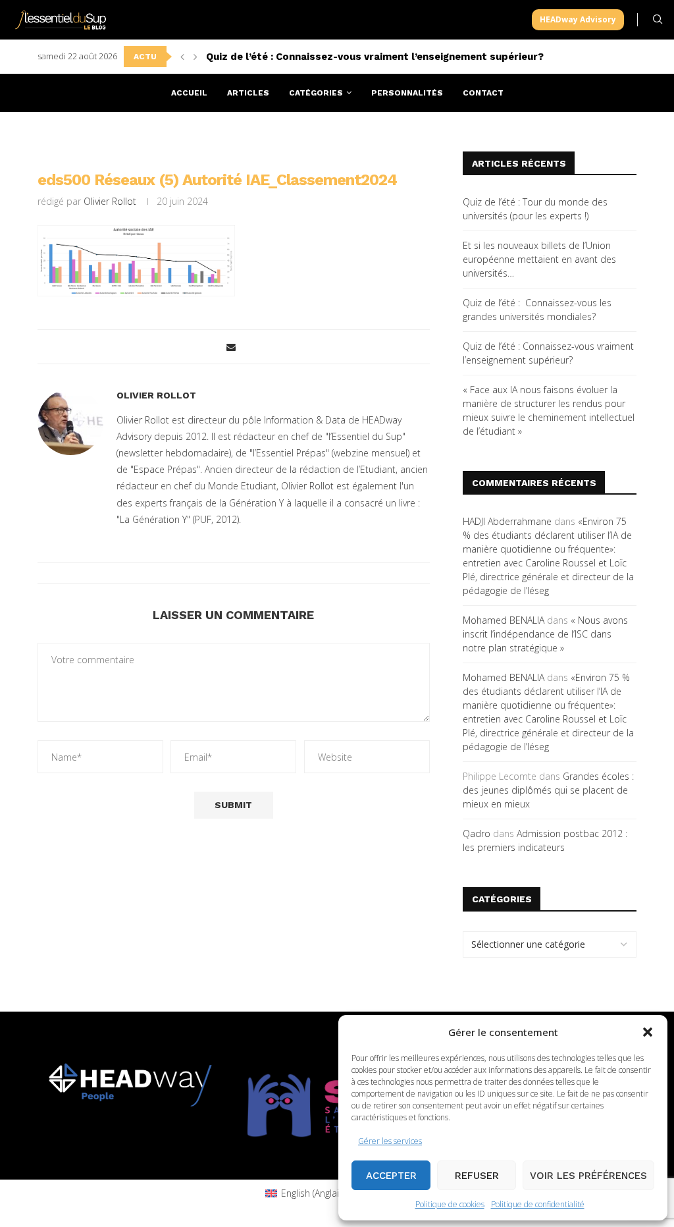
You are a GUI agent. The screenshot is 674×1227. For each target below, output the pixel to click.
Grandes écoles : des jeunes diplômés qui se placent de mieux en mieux (548, 790)
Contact (483, 92)
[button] (647, 1032)
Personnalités (407, 92)
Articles (248, 92)
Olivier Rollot (110, 201)
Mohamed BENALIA (503, 620)
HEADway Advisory (578, 19)
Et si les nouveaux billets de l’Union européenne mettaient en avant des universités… (539, 259)
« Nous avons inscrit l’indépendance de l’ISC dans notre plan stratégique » (545, 634)
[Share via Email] (231, 347)
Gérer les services (390, 1141)
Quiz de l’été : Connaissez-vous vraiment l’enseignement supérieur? (375, 57)
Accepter (391, 1176)
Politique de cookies (449, 1204)
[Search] (657, 19)
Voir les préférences (588, 1176)
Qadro (476, 833)
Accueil (189, 92)
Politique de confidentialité (537, 1204)
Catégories (316, 92)
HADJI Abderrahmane (507, 521)
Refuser (477, 1176)
